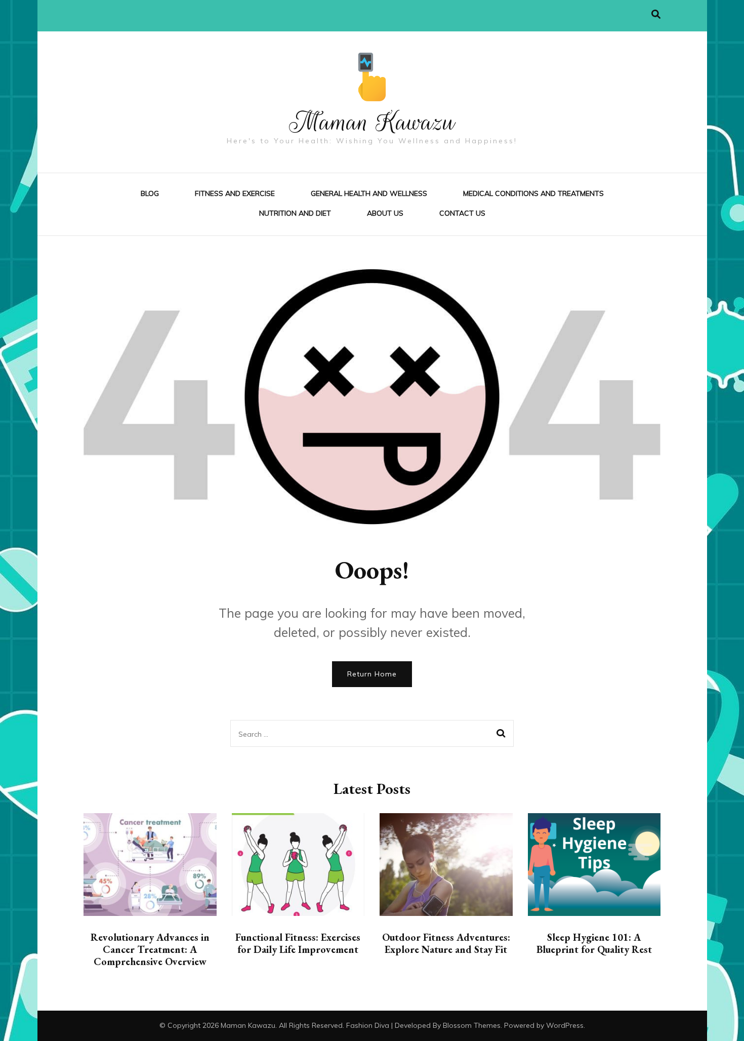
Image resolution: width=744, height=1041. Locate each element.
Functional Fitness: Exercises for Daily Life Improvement (297, 943)
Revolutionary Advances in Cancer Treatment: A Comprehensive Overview (150, 949)
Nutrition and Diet (295, 213)
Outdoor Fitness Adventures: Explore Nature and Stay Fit (446, 943)
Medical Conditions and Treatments (533, 193)
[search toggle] (655, 14)
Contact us (462, 213)
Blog (150, 193)
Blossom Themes (472, 1025)
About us (385, 213)
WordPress (565, 1025)
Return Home (372, 673)
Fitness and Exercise (235, 193)
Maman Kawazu (372, 122)
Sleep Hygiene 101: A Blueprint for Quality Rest (594, 943)
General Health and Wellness (369, 193)
